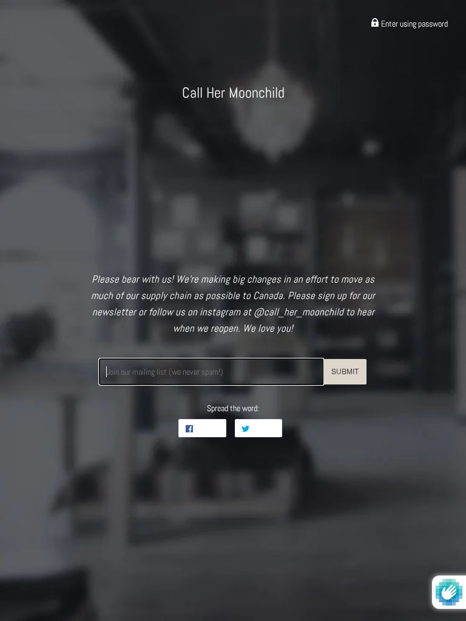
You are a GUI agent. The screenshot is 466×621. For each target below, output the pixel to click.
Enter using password (413, 23)
